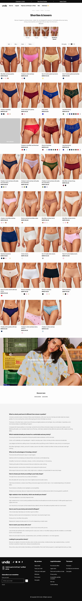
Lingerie (37, 10)
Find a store (37, 577)
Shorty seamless (66, 289)
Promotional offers (54, 565)
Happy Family (63, 1)
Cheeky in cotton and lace (27, 74)
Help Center (37, 565)
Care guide (68, 571)
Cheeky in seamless (6, 109)
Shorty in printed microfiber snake (29, 218)
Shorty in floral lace (46, 145)
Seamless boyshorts (6, 254)
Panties (42, 10)
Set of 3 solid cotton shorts (48, 254)
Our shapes (47, 10)
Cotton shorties (37, 396)
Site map (52, 581)
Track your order (38, 568)
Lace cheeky (45, 109)
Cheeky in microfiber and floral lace (30, 145)
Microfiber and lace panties (7, 74)
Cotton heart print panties (27, 109)
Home (33, 10)
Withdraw (37, 574)
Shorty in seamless (26, 289)
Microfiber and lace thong (68, 181)
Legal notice (53, 568)
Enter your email (5, 577)
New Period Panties (42, 1)
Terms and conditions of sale (57, 571)
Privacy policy (53, 574)
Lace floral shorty (66, 109)
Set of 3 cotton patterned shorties (70, 74)
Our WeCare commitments (72, 568)
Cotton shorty (24, 254)
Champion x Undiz (20, 1)
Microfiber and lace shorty (48, 218)
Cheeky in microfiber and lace (8, 218)
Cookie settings (54, 584)
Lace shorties (45, 396)
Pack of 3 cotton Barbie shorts (69, 254)
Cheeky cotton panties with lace (9, 327)
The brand (68, 565)
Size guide (37, 580)
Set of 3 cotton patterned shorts (50, 74)
